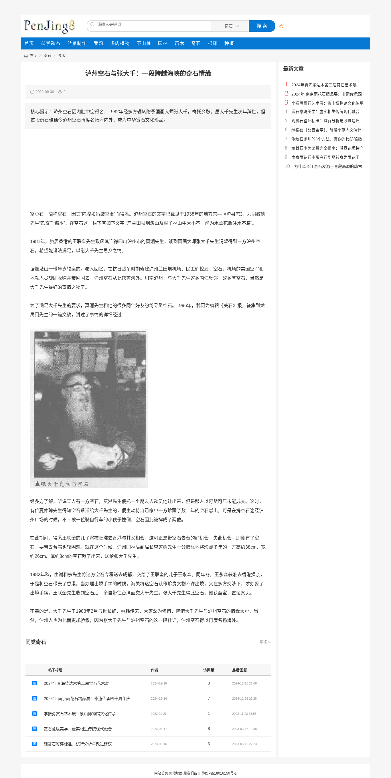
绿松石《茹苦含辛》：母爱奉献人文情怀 (326, 130)
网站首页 (161, 773)
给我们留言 (192, 773)
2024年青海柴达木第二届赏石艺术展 (76, 683)
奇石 (47, 56)
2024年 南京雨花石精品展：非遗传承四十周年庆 (87, 698)
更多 (265, 642)
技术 (61, 56)
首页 (33, 56)
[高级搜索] (279, 26)
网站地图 (176, 773)
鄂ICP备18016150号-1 (219, 773)
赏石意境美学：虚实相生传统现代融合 (78, 729)
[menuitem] (29, 43)
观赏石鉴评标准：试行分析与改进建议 (78, 744)
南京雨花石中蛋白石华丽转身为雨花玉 (325, 157)
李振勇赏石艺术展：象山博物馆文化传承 (80, 713)
